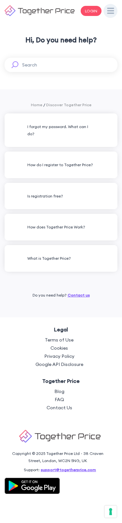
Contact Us (59, 408)
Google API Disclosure (59, 364)
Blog (59, 391)
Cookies (59, 348)
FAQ (59, 399)
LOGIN (91, 10)
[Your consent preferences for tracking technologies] (110, 511)
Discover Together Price (68, 104)
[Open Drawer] (110, 11)
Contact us (79, 295)
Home (36, 104)
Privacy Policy (59, 356)
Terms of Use (59, 340)
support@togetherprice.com (68, 469)
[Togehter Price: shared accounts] (40, 14)
